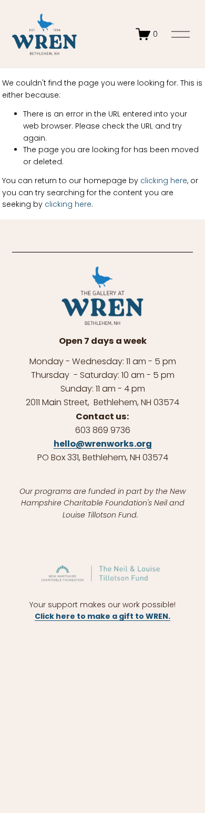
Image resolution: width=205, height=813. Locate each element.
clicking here (163, 180)
